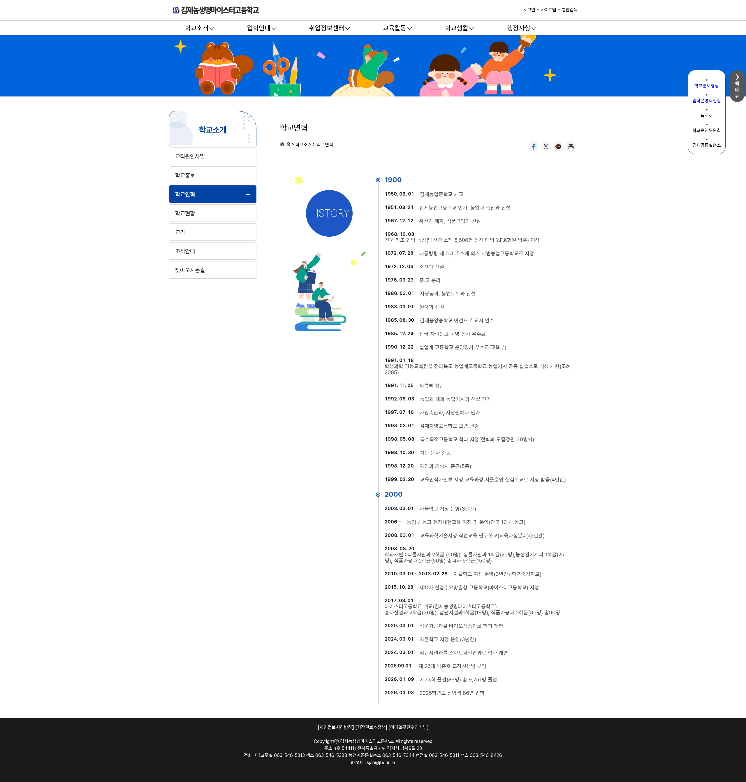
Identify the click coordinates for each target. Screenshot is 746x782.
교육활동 (394, 28)
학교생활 (456, 28)
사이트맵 (548, 10)
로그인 (529, 10)
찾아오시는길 (190, 270)
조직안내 (185, 251)
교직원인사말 (190, 156)
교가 (180, 232)
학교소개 (196, 28)
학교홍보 (185, 175)
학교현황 (185, 213)
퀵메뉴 (737, 89)
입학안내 (258, 28)
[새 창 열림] (533, 146)
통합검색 (569, 10)
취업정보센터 (326, 28)
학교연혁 (185, 194)
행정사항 (518, 28)
